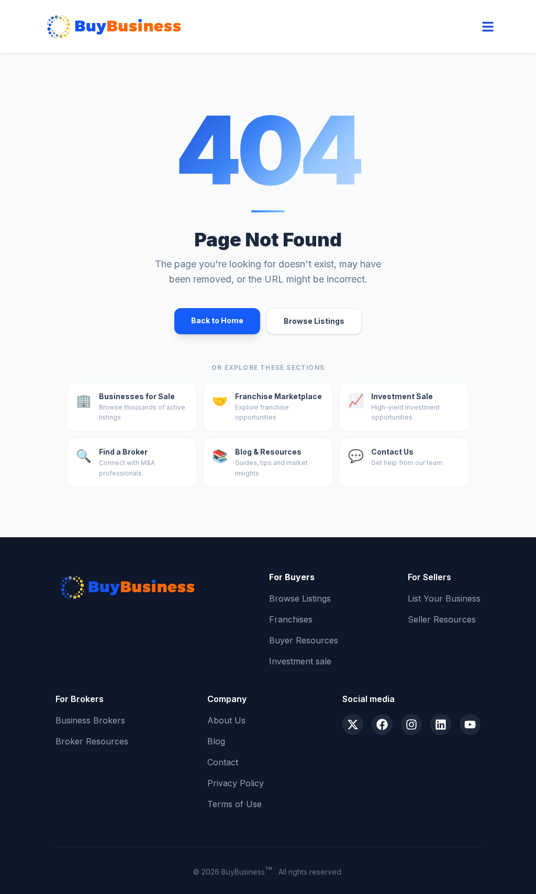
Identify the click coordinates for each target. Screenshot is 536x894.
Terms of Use (234, 804)
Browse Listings (314, 320)
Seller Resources (442, 619)
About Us (226, 720)
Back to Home (217, 320)
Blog (216, 741)
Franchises (290, 619)
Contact (222, 762)
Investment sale (300, 661)
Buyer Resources (303, 640)
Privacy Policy (235, 783)
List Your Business (444, 598)
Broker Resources (91, 741)
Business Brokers (90, 720)
